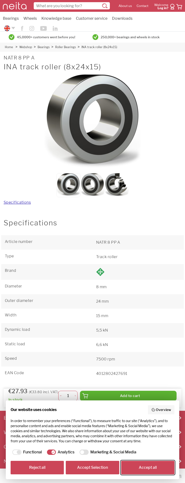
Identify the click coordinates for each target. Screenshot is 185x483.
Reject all (37, 467)
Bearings (11, 18)
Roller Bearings (65, 47)
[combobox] (72, 5)
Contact (142, 6)
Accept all (148, 467)
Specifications (17, 202)
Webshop (25, 47)
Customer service (91, 18)
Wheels (30, 18)
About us (125, 6)
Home (9, 47)
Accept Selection (92, 467)
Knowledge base (56, 18)
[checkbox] (26, 452)
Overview (163, 410)
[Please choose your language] (9, 28)
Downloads (122, 18)
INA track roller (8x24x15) (99, 47)
